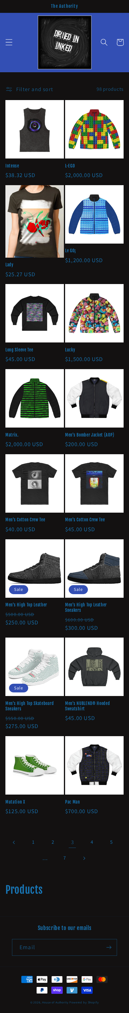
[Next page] (84, 858)
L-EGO (70, 165)
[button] (9, 42)
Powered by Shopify (84, 1002)
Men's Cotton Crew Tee (25, 519)
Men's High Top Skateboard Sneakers (29, 706)
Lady (9, 264)
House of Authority (55, 1002)
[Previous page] (14, 842)
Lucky (70, 349)
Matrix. (12, 434)
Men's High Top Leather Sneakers (86, 607)
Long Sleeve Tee (19, 349)
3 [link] (72, 842)
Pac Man (72, 801)
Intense (12, 165)
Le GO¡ (70, 250)
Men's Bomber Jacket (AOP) (89, 434)
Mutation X (15, 801)
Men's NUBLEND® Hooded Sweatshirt (87, 706)
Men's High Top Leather (26, 604)
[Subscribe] (109, 947)
